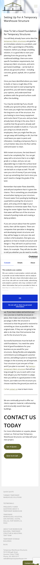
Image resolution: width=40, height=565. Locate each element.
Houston (18, 517)
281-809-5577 (14, 556)
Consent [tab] (7, 262)
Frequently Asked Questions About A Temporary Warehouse (12, 509)
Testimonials (8, 503)
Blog (5, 544)
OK (20, 298)
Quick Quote (8, 492)
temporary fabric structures (15, 41)
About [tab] (33, 262)
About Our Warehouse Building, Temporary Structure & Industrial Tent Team (12, 532)
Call (5, 389)
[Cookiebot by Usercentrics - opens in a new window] (29, 257)
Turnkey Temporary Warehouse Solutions (12, 496)
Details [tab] (20, 262)
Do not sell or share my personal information (20, 306)
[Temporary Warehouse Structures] (12, 6)
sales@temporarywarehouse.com (15, 558)
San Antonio (8, 519)
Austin (17, 519)
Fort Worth (15, 521)
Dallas (6, 521)
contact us (13, 389)
